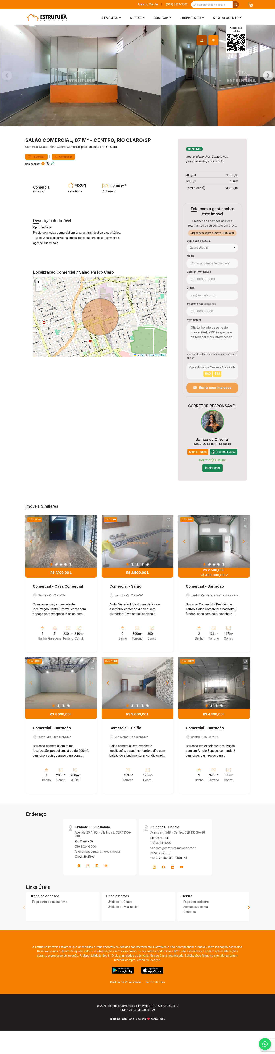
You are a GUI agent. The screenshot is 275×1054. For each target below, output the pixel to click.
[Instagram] (88, 866)
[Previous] (31, 541)
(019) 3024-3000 (177, 4)
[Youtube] (106, 866)
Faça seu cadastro (196, 901)
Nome (190, 255)
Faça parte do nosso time (49, 901)
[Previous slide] (7, 75)
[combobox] (212, 248)
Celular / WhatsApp (199, 271)
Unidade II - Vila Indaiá (123, 906)
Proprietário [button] (191, 18)
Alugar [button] (136, 18)
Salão (43, 147)
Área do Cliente (148, 4)
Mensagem (194, 319)
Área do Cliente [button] (226, 18)
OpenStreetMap (157, 355)
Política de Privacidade (125, 982)
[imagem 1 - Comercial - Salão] (137, 541)
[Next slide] (268, 75)
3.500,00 (232, 175)
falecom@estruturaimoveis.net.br (97, 851)
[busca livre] (236, 4)
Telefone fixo (201, 303)
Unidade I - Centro (120, 901)
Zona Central (57, 147)
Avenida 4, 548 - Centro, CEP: (177, 832)
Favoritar (38, 156)
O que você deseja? (199, 240)
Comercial (31, 147)
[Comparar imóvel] (92, 526)
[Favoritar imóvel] (92, 520)
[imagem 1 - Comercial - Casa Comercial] (61, 541)
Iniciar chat (212, 468)
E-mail (191, 287)
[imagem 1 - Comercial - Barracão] (214, 541)
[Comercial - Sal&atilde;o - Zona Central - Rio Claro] (45, 17)
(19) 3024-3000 (85, 846)
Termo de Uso (155, 982)
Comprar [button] (161, 18)
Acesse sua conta (195, 906)
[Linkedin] (97, 866)
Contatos (189, 911)
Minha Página (198, 451)
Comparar (65, 156)
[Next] (90, 541)
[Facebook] (79, 866)
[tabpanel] (137, 75)
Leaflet (140, 355)
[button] (250, 5)
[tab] (202, 40)
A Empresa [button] (110, 18)
